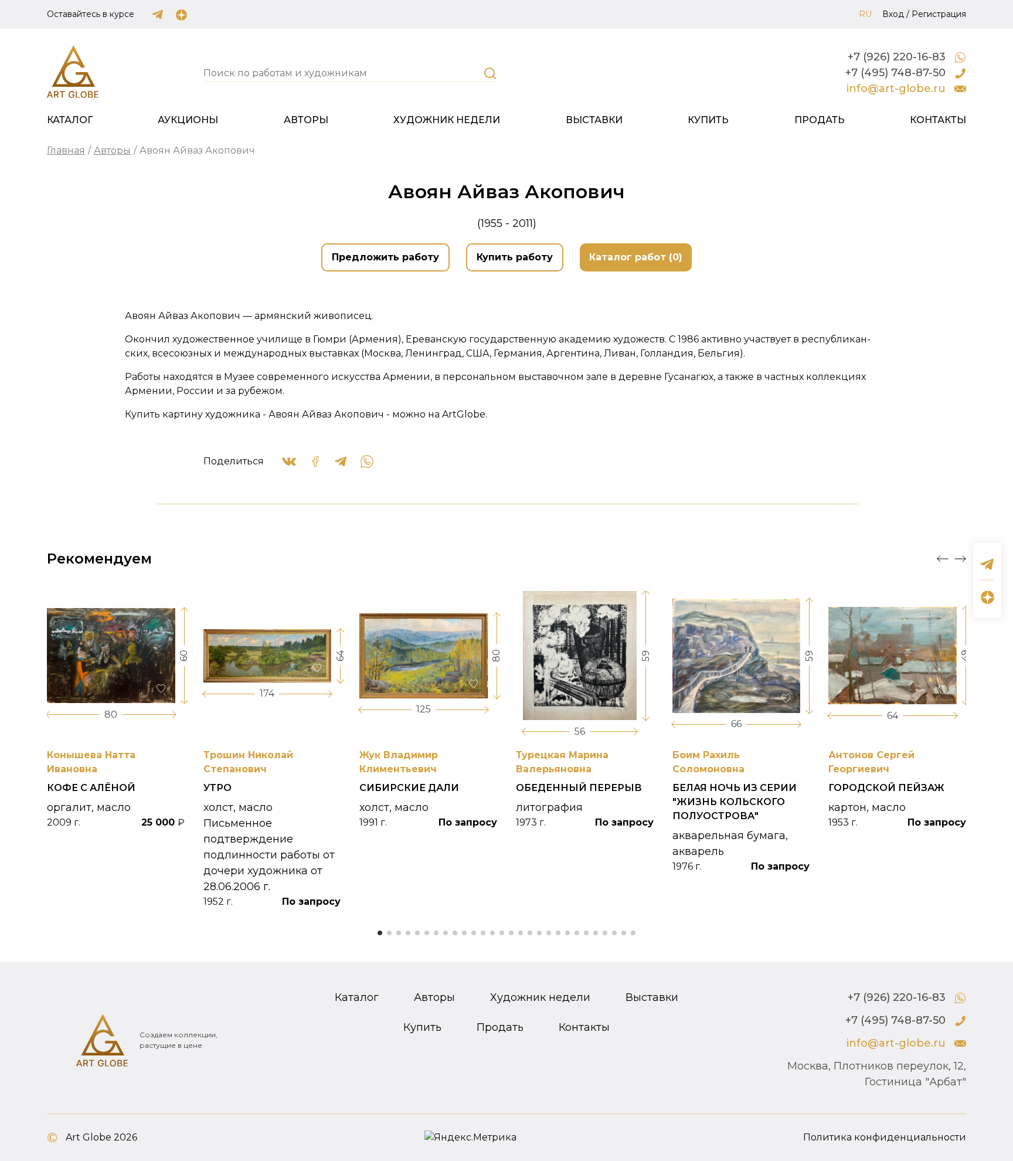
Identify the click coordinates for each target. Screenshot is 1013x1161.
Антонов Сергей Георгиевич (871, 762)
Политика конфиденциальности (884, 1137)
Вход (893, 14)
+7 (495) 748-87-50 (895, 72)
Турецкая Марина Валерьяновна (562, 762)
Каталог (70, 119)
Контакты (938, 119)
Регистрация (939, 14)
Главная (66, 150)
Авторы (306, 119)
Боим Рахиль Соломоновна (708, 762)
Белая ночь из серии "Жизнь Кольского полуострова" (734, 801)
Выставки (594, 119)
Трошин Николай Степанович (248, 762)
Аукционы (188, 119)
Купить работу (515, 257)
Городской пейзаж (886, 787)
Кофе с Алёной (91, 787)
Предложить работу (385, 257)
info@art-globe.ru (896, 88)
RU (865, 14)
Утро (217, 787)
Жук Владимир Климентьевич (398, 762)
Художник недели (446, 119)
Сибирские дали (409, 787)
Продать (819, 119)
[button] (943, 558)
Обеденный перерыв (579, 787)
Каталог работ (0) (635, 257)
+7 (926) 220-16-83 (897, 56)
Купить (708, 119)
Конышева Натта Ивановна (91, 762)
